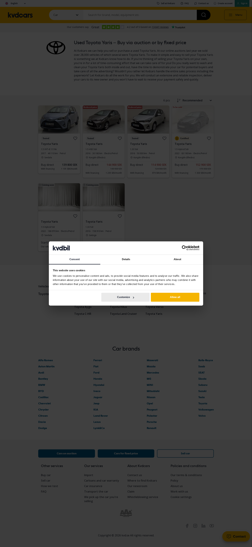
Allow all (175, 297)
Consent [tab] (74, 259)
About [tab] (177, 259)
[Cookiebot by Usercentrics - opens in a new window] (184, 248)
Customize (123, 297)
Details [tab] (126, 259)
